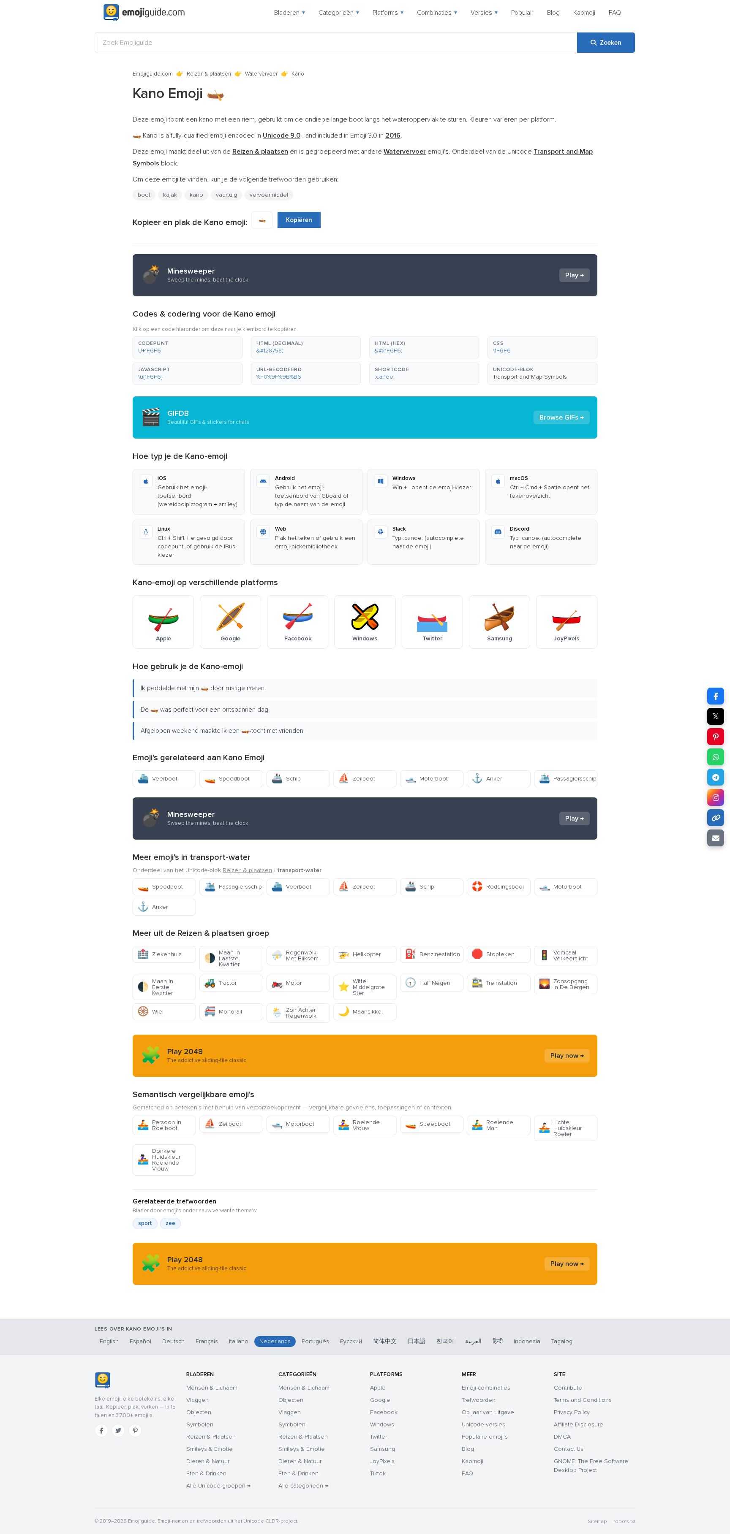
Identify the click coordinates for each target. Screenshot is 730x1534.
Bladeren (289, 12)
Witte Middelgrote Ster (361, 987)
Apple (378, 1387)
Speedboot (227, 778)
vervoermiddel (269, 194)
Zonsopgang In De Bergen (564, 984)
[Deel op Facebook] (715, 696)
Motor (286, 983)
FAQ (615, 12)
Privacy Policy (572, 1412)
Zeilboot (356, 778)
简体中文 (385, 1341)
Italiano (238, 1341)
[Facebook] (101, 1430)
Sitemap (597, 1521)
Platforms (388, 12)
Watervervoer (261, 73)
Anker (486, 778)
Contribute (568, 1387)
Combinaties (437, 12)
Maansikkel (360, 1011)
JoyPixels (382, 1461)
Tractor (220, 983)
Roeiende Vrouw (359, 1125)
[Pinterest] (135, 1430)
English (109, 1341)
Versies (484, 12)
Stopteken (493, 954)
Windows (382, 1424)
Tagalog (561, 1341)
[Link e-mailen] (715, 837)
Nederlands (275, 1341)
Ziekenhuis (159, 954)
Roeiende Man (492, 1125)
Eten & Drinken (206, 1473)
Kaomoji (584, 12)
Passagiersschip (568, 778)
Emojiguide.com (153, 73)
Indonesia (527, 1341)
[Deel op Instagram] (715, 797)
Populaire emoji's (485, 1436)
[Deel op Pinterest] (715, 736)
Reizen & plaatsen (209, 73)
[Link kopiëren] (715, 817)
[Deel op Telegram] (715, 777)
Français (207, 1341)
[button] (187, 347)
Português (315, 1341)
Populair (522, 12)
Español (140, 1341)
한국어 (445, 1341)
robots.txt (624, 1521)
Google (380, 1400)
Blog (553, 12)
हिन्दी (498, 1341)
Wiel (150, 1011)
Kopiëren (299, 220)
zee (170, 1223)
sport (145, 1223)
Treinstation (494, 983)
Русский (351, 1341)
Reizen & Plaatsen (211, 1436)
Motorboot (426, 778)
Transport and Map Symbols (530, 376)
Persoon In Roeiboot (159, 1125)
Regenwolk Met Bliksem (295, 955)
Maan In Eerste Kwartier (155, 987)
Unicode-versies (483, 1424)
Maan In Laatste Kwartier (222, 958)
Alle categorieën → (303, 1485)
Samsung (382, 1449)
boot (144, 194)
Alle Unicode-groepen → (218, 1485)
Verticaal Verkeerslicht (563, 955)
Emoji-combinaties (486, 1387)
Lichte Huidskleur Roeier (560, 1128)
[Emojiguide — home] (144, 12)
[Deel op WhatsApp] (715, 756)
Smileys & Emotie (209, 1449)
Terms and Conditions (583, 1400)
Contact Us (568, 1449)
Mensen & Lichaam (211, 1387)
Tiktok (378, 1473)
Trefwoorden (479, 1400)
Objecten (198, 1412)
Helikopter (359, 954)
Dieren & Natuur (207, 1461)
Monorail (223, 1011)
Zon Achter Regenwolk (293, 1012)
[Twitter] (118, 1430)
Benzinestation (432, 954)
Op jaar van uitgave (488, 1412)
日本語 (416, 1341)
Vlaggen (197, 1400)
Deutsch (173, 1341)
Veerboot (157, 778)
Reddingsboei (497, 886)
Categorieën (339, 12)
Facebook (384, 1412)
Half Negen (427, 983)
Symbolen (199, 1424)
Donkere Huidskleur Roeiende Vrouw (158, 1159)
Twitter (378, 1436)
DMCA (562, 1436)
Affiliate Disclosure (578, 1424)
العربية (473, 1341)
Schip (286, 778)
